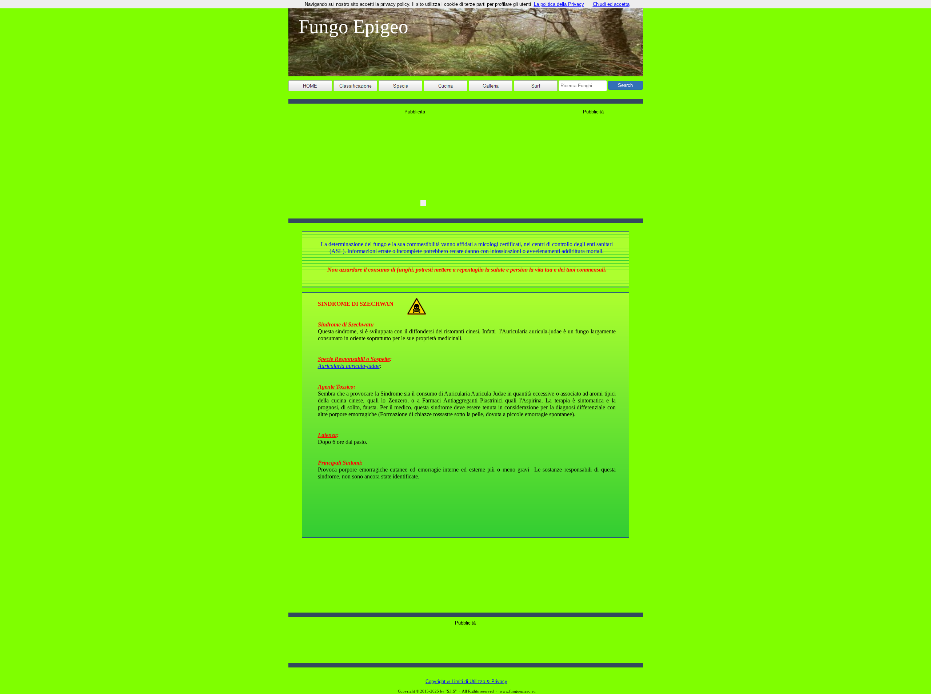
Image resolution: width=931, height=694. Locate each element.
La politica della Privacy (559, 4)
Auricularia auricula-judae (349, 366)
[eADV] (423, 203)
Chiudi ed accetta (611, 4)
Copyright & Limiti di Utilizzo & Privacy (466, 681)
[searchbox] (583, 85)
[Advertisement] (465, 642)
